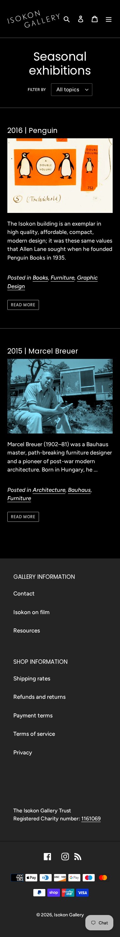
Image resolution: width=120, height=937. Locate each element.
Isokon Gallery (69, 915)
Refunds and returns (39, 696)
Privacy (22, 752)
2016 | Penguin (32, 130)
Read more (23, 305)
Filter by (37, 89)
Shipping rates (31, 678)
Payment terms (33, 715)
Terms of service (34, 733)
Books (40, 277)
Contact (24, 593)
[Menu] (109, 19)
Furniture (62, 277)
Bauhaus (79, 489)
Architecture (49, 489)
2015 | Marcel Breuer (42, 351)
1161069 (91, 818)
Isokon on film (31, 612)
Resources (26, 630)
